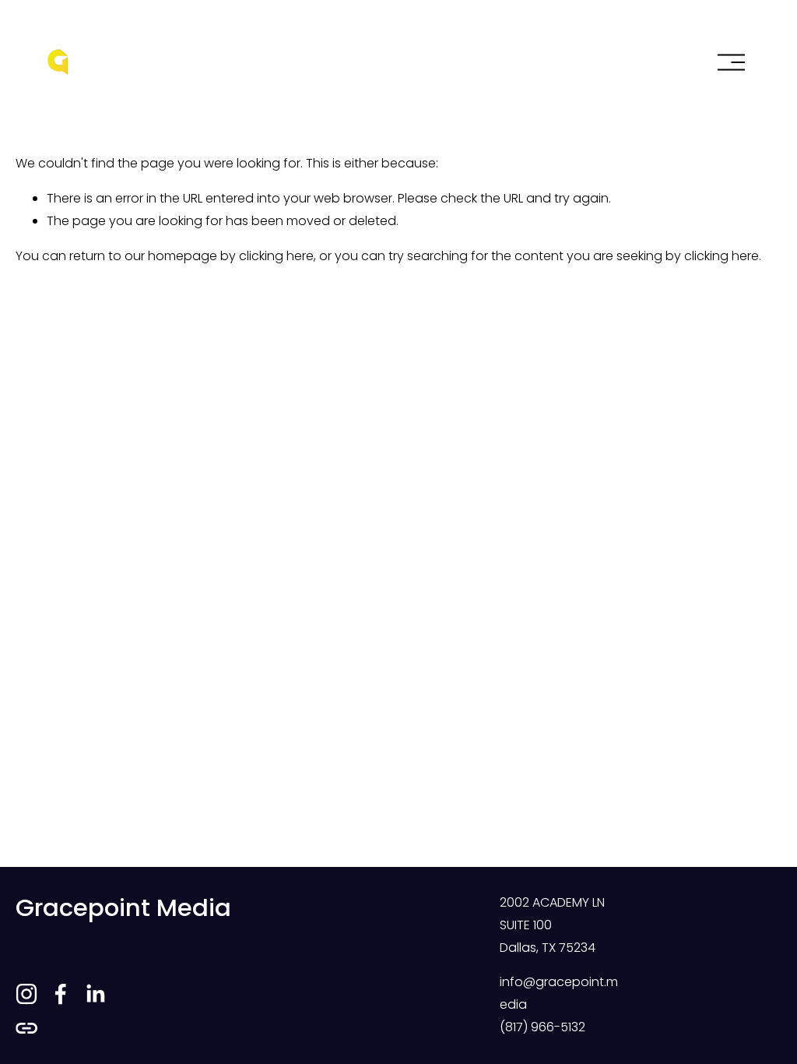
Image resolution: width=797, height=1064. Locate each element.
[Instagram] (26, 994)
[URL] (26, 1028)
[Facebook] (61, 994)
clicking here (276, 256)
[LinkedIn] (95, 994)
